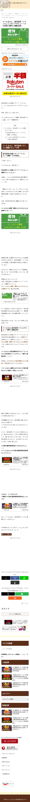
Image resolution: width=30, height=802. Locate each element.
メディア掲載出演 (7, 534)
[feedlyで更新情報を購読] (22, 594)
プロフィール (6, 765)
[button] (15, 582)
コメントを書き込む (15, 614)
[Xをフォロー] (8, 594)
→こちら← (23, 654)
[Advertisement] (15, 244)
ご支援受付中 (6, 774)
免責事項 (4, 757)
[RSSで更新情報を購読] (15, 598)
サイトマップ (6, 770)
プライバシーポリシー (8, 753)
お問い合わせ (6, 762)
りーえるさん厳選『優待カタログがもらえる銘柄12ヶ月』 (14, 342)
